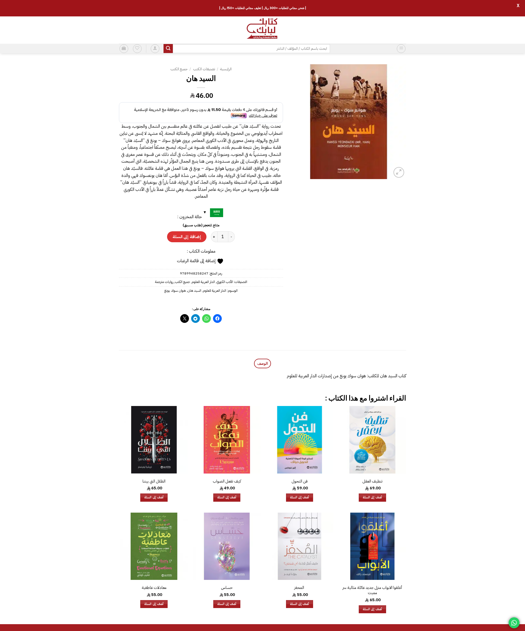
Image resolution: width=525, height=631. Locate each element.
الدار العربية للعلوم (203, 281)
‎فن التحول (299, 481)
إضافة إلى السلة (187, 236)
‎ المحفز (299, 587)
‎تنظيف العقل (372, 481)
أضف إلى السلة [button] (372, 497)
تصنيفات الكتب (204, 69)
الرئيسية (226, 69)
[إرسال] (168, 48)
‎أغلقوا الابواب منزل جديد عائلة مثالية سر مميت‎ (372, 590)
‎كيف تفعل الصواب (227, 481)
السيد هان (194, 290)
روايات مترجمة (164, 281)
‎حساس (227, 587)
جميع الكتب (179, 69)
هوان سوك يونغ (175, 290)
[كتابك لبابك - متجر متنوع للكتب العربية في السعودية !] (262, 30)
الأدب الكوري (225, 281)
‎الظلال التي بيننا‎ (153, 481)
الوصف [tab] (262, 363)
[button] (401, 48)
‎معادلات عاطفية (154, 587)
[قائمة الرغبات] (137, 48)
